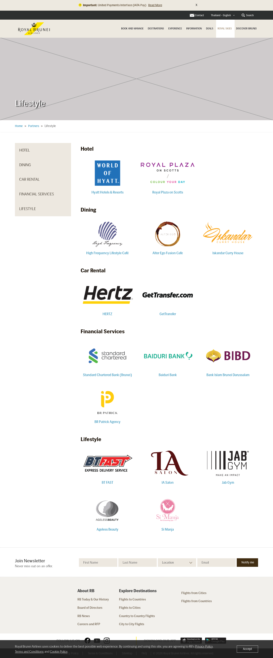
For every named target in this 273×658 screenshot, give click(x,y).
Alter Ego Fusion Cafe (167, 253)
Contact (199, 15)
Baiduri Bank (168, 375)
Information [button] (194, 28)
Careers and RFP (88, 624)
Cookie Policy (58, 652)
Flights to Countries (132, 599)
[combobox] (223, 15)
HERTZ (107, 314)
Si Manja (167, 529)
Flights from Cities (193, 593)
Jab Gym (228, 483)
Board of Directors (89, 608)
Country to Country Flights (137, 616)
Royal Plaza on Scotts (167, 192)
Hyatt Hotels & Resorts (107, 192)
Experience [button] (175, 28)
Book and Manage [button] (132, 28)
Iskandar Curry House (227, 253)
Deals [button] (209, 28)
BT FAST (107, 483)
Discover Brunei (246, 28)
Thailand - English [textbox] (221, 15)
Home (19, 126)
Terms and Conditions (29, 652)
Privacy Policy (204, 646)
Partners (33, 126)
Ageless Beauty (107, 529)
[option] (136, 79)
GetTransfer (168, 314)
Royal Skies (225, 28)
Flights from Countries (196, 601)
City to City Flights (132, 624)
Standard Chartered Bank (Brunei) (107, 375)
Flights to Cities (130, 608)
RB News (83, 616)
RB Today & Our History (93, 599)
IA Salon (168, 483)
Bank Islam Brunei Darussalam (228, 375)
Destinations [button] (156, 28)
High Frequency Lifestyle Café (107, 253)
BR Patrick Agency (107, 422)
